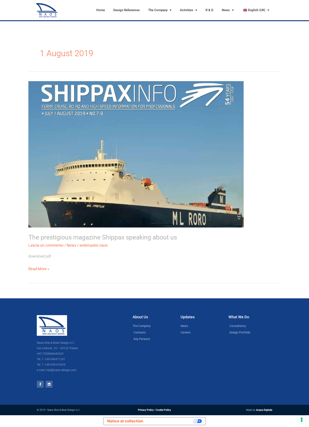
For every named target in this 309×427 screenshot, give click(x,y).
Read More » (38, 268)
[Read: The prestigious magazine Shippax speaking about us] (136, 154)
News (226, 10)
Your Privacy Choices (170, 421)
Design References (126, 10)
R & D (209, 10)
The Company (158, 10)
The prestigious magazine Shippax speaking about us (102, 237)
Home (100, 10)
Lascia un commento (45, 245)
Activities (186, 10)
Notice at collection (125, 421)
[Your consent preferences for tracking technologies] (302, 420)
